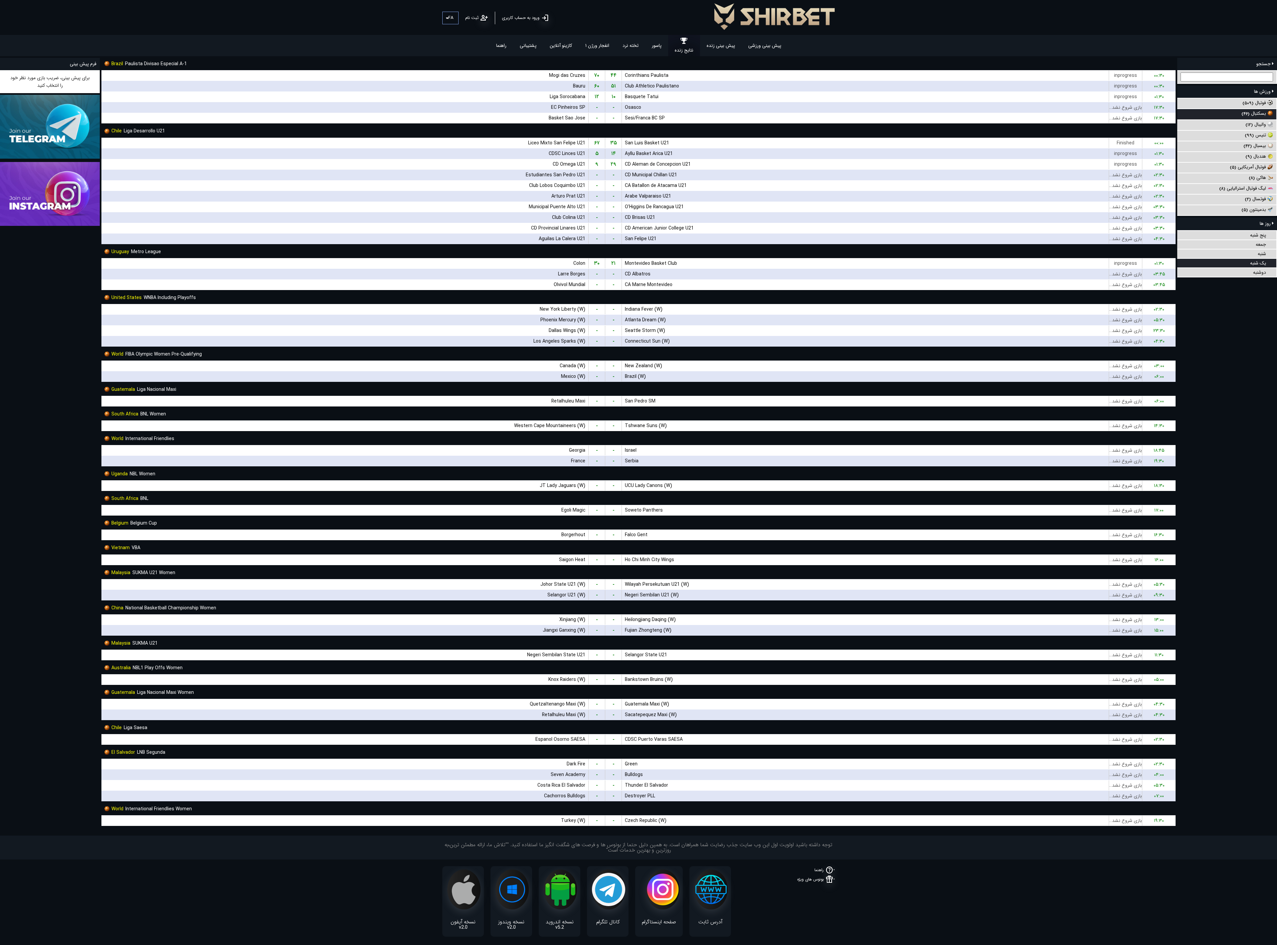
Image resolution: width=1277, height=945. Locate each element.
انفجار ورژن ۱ (597, 45)
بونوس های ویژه (810, 879)
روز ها (1266, 223)
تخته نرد (630, 45)
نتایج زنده (684, 50)
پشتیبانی (528, 45)
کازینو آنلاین (561, 45)
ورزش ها (1263, 91)
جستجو (1264, 64)
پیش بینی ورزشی (764, 45)
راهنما (501, 45)
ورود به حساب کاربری (520, 17)
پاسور (656, 45)
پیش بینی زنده (721, 45)
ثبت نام (472, 17)
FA (450, 17)
